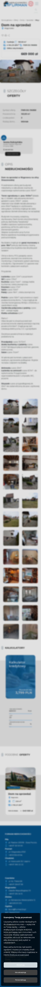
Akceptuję (21, 965)
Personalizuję (20, 980)
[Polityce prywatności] (19, 955)
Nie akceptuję (20, 972)
